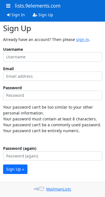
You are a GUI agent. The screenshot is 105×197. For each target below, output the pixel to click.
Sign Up (45, 14)
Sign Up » (15, 169)
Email (8, 68)
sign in (82, 39)
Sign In (17, 14)
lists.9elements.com (37, 5)
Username (13, 49)
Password (12, 87)
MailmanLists (58, 189)
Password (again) (19, 148)
